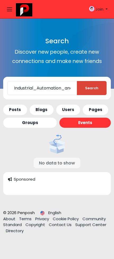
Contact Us (61, 224)
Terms (26, 219)
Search (91, 88)
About (9, 219)
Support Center (90, 224)
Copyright (35, 224)
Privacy (42, 219)
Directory (15, 230)
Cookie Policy (66, 219)
